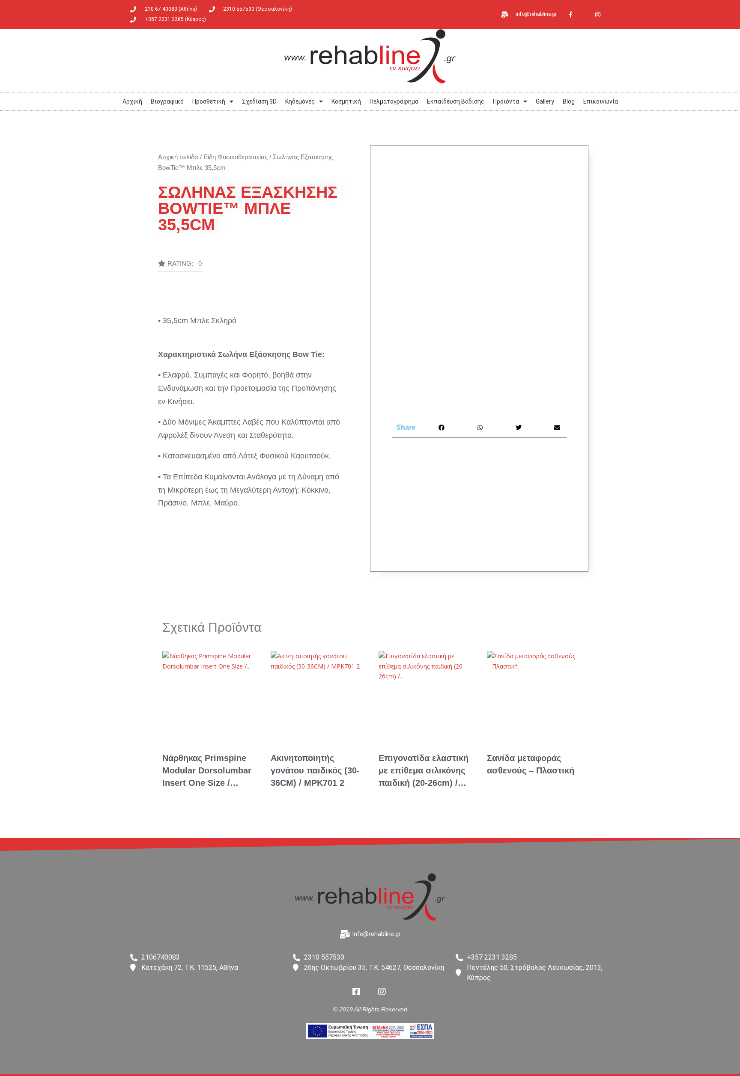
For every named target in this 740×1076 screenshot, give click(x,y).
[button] (180, 265)
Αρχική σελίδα (178, 157)
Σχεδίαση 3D (259, 101)
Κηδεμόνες (300, 101)
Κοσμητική (346, 101)
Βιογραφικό (167, 101)
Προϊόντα (506, 101)
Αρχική (132, 101)
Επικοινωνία (600, 101)
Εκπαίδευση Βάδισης (455, 101)
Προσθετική (208, 101)
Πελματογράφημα (394, 101)
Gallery (545, 101)
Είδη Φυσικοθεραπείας (235, 157)
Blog (569, 101)
